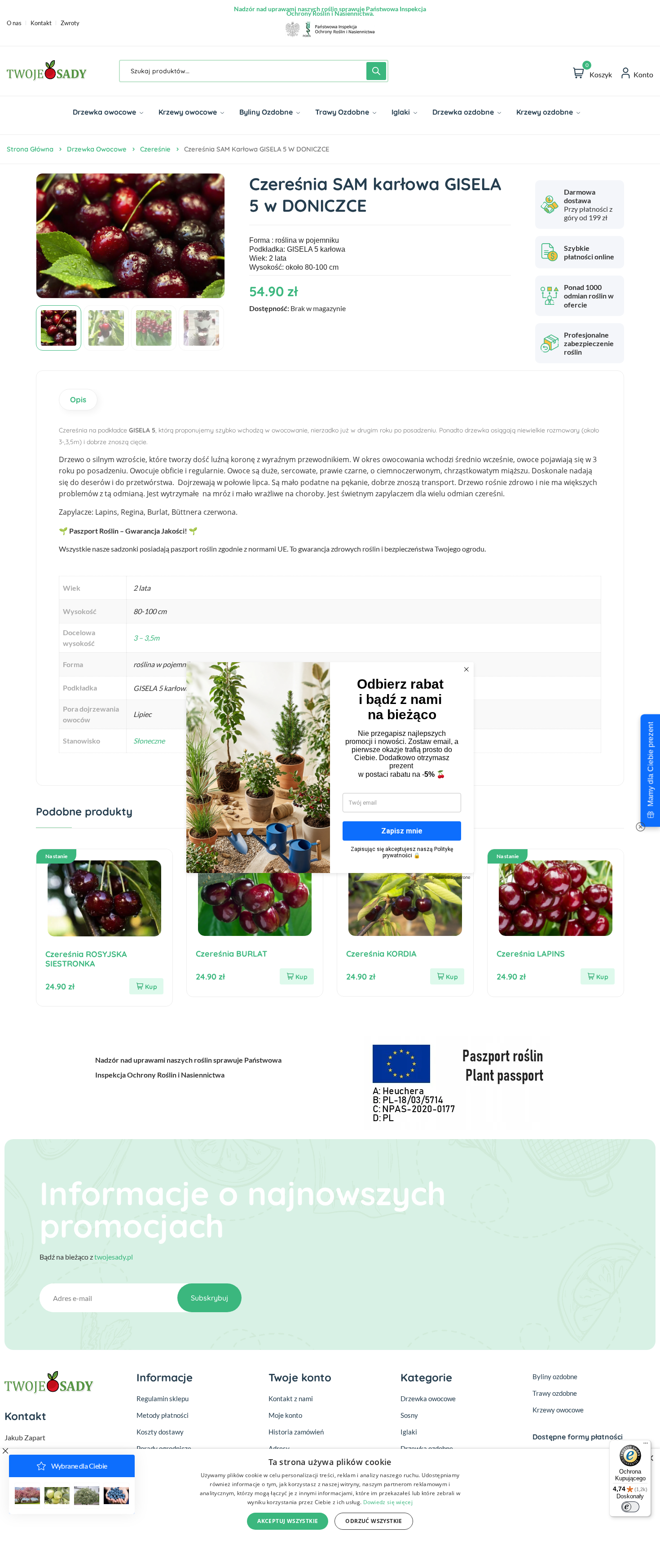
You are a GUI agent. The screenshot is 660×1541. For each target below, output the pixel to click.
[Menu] (645, 1445)
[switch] (630, 1506)
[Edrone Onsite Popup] (330, 770)
